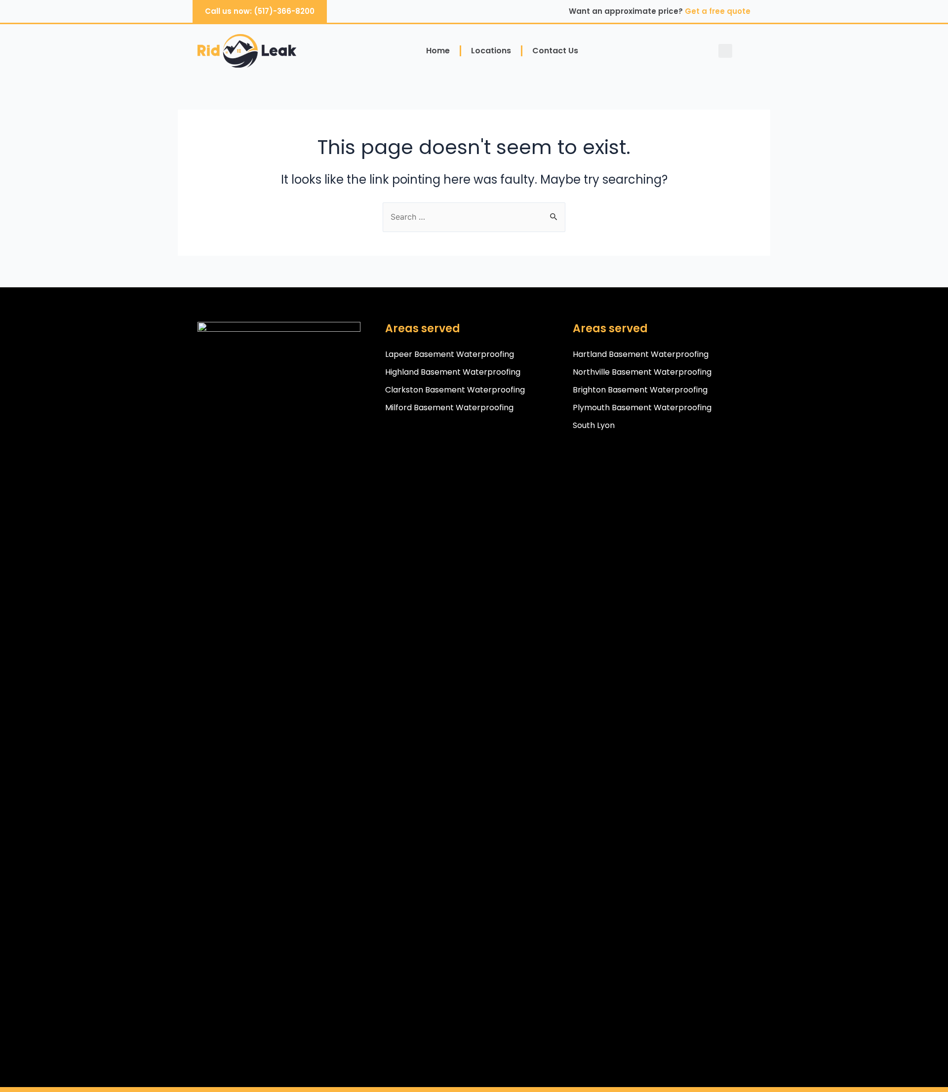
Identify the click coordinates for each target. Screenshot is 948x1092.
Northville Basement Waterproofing (642, 372)
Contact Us (555, 50)
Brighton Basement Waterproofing (640, 389)
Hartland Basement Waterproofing (641, 354)
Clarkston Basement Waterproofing (455, 389)
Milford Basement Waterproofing (449, 407)
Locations (491, 50)
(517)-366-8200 (284, 11)
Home (438, 50)
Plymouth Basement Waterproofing (642, 407)
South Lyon (594, 425)
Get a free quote (717, 11)
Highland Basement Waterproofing (452, 372)
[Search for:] (474, 217)
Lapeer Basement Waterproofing (449, 354)
